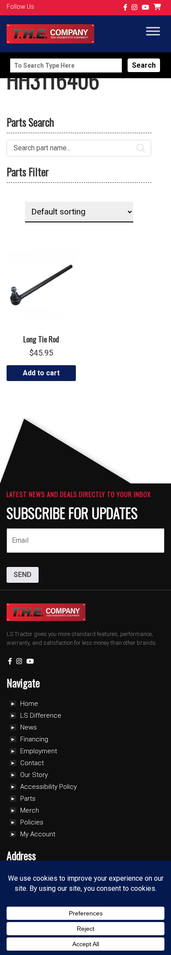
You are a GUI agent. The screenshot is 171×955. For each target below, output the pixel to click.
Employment (38, 751)
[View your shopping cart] (158, 8)
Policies (31, 822)
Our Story (34, 775)
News (28, 727)
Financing (34, 739)
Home (29, 704)
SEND (23, 574)
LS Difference (40, 715)
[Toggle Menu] (153, 31)
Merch (29, 810)
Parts (28, 798)
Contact (32, 763)
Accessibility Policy (48, 787)
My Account (37, 834)
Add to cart (41, 373)
